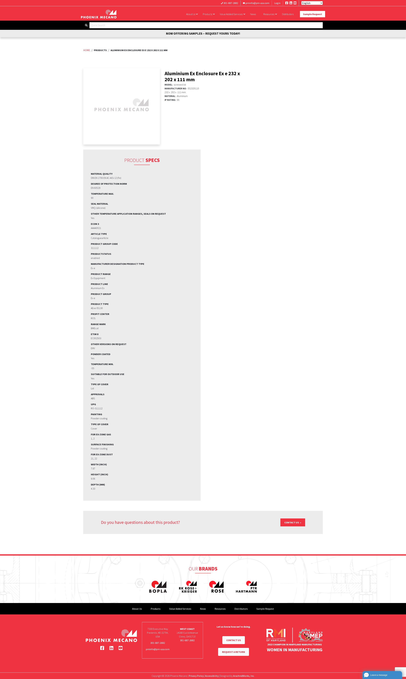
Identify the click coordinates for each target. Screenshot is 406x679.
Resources (268, 14)
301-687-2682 (230, 3)
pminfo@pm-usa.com (257, 3)
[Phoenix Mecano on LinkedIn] (290, 3)
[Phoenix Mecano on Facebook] (286, 3)
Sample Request (312, 14)
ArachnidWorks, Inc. (243, 675)
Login (277, 3)
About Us (190, 14)
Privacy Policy (196, 675)
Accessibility (212, 675)
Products (207, 14)
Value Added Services (231, 14)
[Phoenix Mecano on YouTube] (295, 3)
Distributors (288, 14)
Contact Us (291, 522)
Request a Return (233, 651)
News (253, 14)
